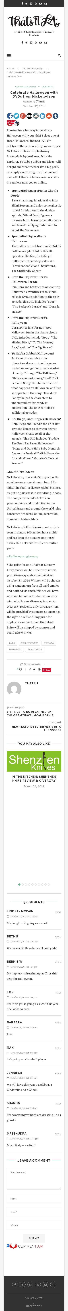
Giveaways (47, 87)
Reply (58, 912)
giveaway (49, 643)
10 (49, 884)
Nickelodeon (35, 649)
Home (10, 68)
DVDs (12, 643)
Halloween (15, 649)
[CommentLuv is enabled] (26, 1246)
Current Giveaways (33, 68)
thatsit (40, 101)
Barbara (14, 1022)
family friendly (29, 643)
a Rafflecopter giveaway (22, 556)
